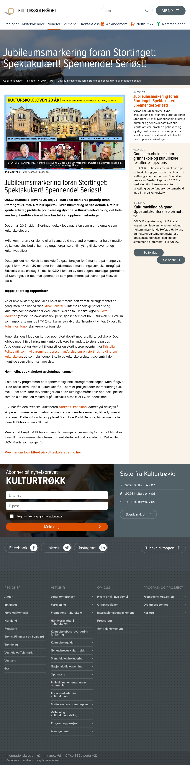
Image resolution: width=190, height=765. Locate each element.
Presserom (104, 620)
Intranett (50, 755)
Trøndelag (11, 644)
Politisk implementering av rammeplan (68, 684)
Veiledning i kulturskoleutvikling (64, 713)
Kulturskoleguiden (63, 642)
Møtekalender (33, 24)
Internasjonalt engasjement (115, 612)
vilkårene (55, 516)
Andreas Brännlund (73, 406)
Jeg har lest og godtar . (40, 516)
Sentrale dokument (110, 628)
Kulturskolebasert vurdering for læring (69, 633)
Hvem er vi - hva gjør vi (112, 596)
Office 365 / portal (78, 755)
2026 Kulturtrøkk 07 (140, 485)
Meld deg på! (54, 526)
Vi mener (70, 24)
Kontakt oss (90, 24)
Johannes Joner (16, 326)
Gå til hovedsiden (13, 80)
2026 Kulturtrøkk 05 (140, 502)
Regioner (11, 24)
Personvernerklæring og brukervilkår (32, 760)
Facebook (18, 547)
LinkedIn (53, 547)
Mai (52, 80)
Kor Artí (149, 612)
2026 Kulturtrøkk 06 (140, 493)
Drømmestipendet (156, 604)
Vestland (10, 660)
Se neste (169, 259)
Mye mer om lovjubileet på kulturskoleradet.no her (42, 452)
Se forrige (150, 252)
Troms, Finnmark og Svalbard (24, 636)
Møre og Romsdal (16, 612)
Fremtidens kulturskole (66, 612)
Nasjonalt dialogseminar (67, 666)
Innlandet (10, 604)
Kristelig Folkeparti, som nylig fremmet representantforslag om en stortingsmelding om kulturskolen (60, 351)
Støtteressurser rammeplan (69, 704)
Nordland (10, 620)
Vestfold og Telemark (18, 652)
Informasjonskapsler (20, 755)
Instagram (87, 547)
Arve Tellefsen (55, 306)
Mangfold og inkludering (67, 658)
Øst (6, 668)
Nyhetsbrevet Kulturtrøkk (68, 650)
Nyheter (54, 24)
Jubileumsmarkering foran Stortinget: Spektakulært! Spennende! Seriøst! (99, 80)
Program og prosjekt (64, 723)
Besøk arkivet (135, 514)
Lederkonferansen (63, 596)
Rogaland (10, 628)
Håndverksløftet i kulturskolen (62, 622)
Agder (8, 596)
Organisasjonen (107, 604)
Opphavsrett (59, 674)
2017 (43, 80)
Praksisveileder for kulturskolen (63, 694)
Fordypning (58, 604)
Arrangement (60, 731)
